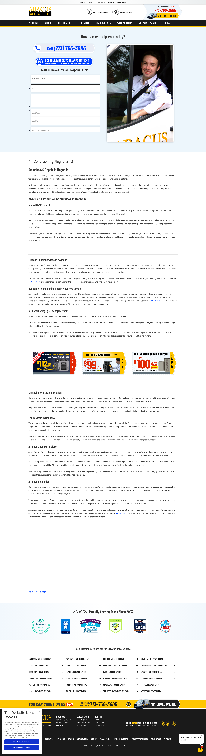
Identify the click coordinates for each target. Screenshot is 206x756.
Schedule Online (167, 16)
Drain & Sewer (103, 23)
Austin (98, 716)
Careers (82, 2)
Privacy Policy (105, 739)
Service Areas (121, 2)
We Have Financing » (100, 12)
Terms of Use (156, 739)
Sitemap (94, 739)
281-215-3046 (81, 725)
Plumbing (33, 23)
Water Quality (125, 23)
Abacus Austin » (126, 12)
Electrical (83, 23)
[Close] (39, 711)
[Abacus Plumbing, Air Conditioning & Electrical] (40, 12)
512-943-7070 (99, 725)
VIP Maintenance (147, 23)
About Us (91, 2)
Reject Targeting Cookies (21, 747)
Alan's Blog (61, 739)
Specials (111, 2)
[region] (22, 731)
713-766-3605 (165, 10)
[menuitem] (82, 2)
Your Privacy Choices (140, 739)
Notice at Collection (121, 739)
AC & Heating (64, 23)
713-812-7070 (61, 725)
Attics (48, 23)
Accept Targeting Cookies (21, 742)
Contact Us (101, 2)
